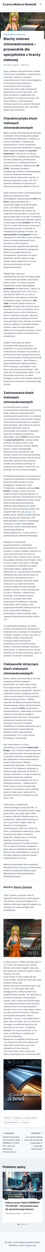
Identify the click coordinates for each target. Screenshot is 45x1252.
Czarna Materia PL (11, 1122)
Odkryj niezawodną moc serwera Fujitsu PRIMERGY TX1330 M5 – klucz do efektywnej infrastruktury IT (11, 1142)
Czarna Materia (31, 1118)
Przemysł (25, 867)
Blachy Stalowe (13, 65)
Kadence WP (30, 1245)
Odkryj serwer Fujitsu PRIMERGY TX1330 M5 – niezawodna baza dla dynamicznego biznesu (22, 1206)
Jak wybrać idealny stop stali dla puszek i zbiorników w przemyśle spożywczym (33, 1141)
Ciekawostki (17, 1118)
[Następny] (39, 1197)
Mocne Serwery (15, 1213)
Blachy (6, 71)
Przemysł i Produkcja (17, 34)
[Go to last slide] (6, 1197)
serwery (28, 512)
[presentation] (22, 1185)
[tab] (18, 1224)
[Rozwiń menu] (40, 4)
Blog (5, 34)
